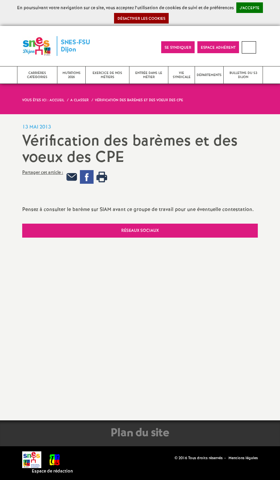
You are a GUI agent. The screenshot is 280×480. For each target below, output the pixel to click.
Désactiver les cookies (141, 18)
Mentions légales (243, 458)
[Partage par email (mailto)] (72, 177)
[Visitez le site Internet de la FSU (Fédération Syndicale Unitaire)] (54, 459)
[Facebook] (87, 177)
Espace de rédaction (52, 471)
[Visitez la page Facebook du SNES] (170, 458)
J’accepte (250, 8)
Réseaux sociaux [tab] (140, 231)
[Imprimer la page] (102, 177)
